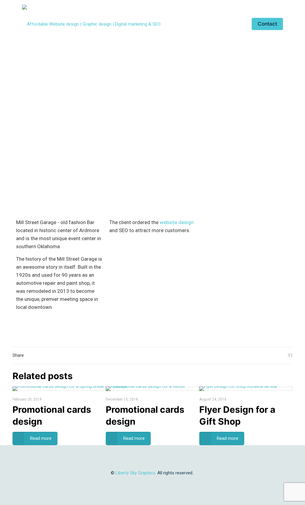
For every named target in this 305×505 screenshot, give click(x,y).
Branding (126, 104)
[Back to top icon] (152, 457)
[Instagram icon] (159, 483)
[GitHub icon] (171, 483)
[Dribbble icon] (152, 483)
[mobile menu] (235, 24)
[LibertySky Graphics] (91, 24)
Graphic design (151, 104)
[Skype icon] (134, 483)
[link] (152, 199)
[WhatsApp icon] (140, 483)
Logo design (180, 104)
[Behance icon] (165, 483)
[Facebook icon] (146, 483)
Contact (267, 24)
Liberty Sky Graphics (135, 473)
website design (177, 222)
